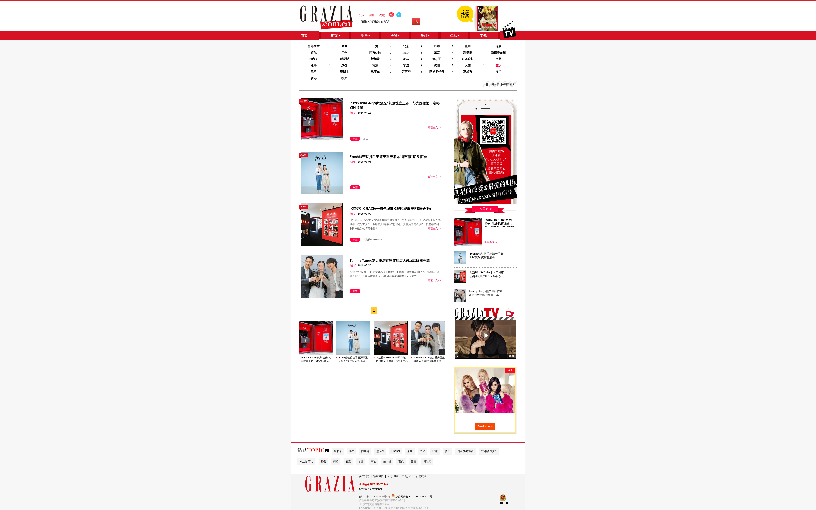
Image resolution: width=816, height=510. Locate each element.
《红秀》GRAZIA (373, 239)
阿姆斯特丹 (436, 71)
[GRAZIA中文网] (326, 17)
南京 (375, 65)
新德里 (467, 52)
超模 (323, 461)
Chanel (395, 451)
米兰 (344, 46)
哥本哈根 (468, 59)
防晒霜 (365, 451)
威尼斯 (344, 59)
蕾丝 (447, 451)
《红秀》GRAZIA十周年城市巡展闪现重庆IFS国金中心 (391, 208)
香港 (314, 78)
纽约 (468, 46)
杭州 (344, 78)
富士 (365, 138)
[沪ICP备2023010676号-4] (374, 496)
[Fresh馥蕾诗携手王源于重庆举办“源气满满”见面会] (353, 353)
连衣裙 (387, 461)
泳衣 (409, 451)
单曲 (360, 461)
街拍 (335, 461)
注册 (372, 15)
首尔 (314, 52)
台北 (499, 59)
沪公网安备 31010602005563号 (413, 496)
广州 (344, 52)
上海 (375, 46)
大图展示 (494, 84)
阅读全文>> (434, 127)
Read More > (485, 426)
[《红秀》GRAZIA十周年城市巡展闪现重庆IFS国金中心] (391, 353)
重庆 (499, 65)
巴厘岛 (375, 71)
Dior (351, 451)
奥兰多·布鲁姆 (466, 451)
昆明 (314, 71)
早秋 (373, 461)
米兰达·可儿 (306, 461)
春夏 (348, 461)
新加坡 (375, 59)
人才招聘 (393, 476)
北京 (406, 46)
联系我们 (378, 476)
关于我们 (364, 476)
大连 (468, 65)
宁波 (406, 65)
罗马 (406, 59)
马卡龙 (337, 451)
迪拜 (314, 65)
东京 (437, 52)
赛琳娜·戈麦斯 (489, 451)
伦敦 (499, 46)
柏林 (406, 52)
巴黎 (437, 46)
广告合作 (407, 476)
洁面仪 (380, 451)
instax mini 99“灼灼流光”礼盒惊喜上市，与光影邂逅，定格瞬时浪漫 (316, 359)
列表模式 (509, 84)
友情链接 (421, 476)
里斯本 (344, 71)
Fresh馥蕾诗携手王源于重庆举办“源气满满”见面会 (388, 157)
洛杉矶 (436, 59)
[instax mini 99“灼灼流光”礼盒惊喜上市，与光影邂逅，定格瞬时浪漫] (316, 353)
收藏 (382, 15)
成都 (344, 65)
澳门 (499, 71)
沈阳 (437, 65)
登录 (362, 15)
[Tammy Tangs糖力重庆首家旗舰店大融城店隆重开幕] (428, 353)
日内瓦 (313, 59)
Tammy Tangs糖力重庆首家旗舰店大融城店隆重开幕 (390, 260)
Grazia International (370, 488)
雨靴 (401, 461)
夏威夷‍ (467, 71)
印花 (435, 451)
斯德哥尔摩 (498, 52)
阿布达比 (375, 52)
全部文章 (314, 46)
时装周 (427, 461)
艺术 (422, 451)
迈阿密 (406, 71)
